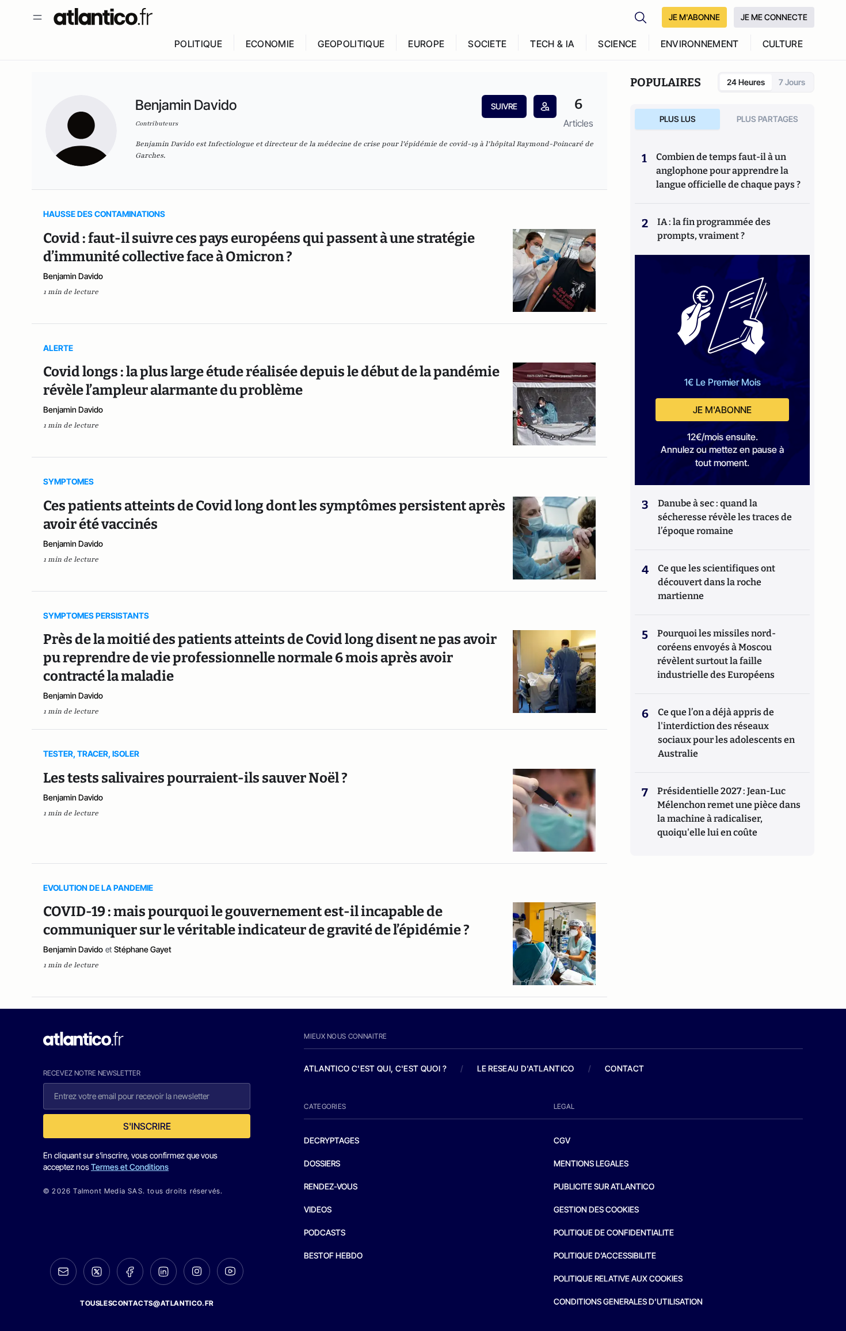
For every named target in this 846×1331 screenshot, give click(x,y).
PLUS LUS (678, 119)
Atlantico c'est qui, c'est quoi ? (375, 1068)
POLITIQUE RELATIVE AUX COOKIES (618, 1278)
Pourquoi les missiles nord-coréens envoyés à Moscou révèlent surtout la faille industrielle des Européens (716, 654)
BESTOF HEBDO (333, 1255)
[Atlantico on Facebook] (130, 1271)
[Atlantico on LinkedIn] (163, 1271)
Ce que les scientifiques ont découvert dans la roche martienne (716, 582)
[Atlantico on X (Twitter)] (96, 1271)
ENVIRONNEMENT (700, 43)
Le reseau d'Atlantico (525, 1068)
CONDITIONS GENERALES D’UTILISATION (628, 1301)
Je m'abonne (722, 409)
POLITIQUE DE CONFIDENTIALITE (614, 1232)
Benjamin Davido (73, 276)
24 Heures (746, 82)
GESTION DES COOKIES (596, 1209)
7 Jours (792, 82)
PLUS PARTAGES (767, 119)
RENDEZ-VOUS (330, 1186)
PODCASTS (324, 1232)
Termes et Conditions (130, 1167)
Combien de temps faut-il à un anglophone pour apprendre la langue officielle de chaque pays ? (728, 170)
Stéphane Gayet (143, 949)
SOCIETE (487, 43)
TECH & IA (552, 43)
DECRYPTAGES (331, 1140)
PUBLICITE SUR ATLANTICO (604, 1186)
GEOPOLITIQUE (351, 43)
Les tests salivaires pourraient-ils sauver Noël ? (195, 778)
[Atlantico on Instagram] (197, 1271)
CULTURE (783, 43)
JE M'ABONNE (694, 17)
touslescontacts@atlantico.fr (147, 1303)
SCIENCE (617, 43)
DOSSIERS (322, 1163)
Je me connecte (774, 17)
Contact (624, 1068)
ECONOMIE (270, 43)
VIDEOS (317, 1209)
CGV (562, 1140)
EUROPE (426, 43)
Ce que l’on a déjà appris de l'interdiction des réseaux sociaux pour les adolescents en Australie (726, 733)
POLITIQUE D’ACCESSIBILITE (605, 1255)
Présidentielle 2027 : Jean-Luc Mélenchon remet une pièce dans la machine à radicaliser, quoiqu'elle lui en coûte (729, 811)
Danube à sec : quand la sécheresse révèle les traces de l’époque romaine (725, 517)
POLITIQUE (198, 43)
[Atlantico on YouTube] (230, 1271)
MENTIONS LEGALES (591, 1163)
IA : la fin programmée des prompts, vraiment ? (714, 228)
